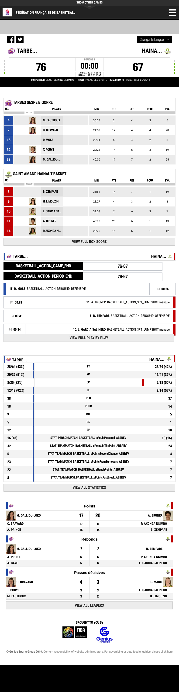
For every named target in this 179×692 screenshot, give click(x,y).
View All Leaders (89, 605)
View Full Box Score (89, 241)
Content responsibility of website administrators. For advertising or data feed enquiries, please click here (107, 651)
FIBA (74, 634)
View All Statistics (89, 487)
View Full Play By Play (89, 338)
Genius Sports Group (104, 634)
